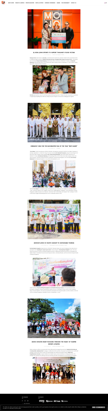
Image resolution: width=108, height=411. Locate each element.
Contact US (73, 3)
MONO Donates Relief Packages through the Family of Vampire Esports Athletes (54, 343)
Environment (52, 245)
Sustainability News (59, 54)
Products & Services (19, 3)
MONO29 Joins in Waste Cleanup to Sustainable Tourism (54, 243)
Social (54, 54)
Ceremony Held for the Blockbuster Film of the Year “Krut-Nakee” (54, 146)
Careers (58, 3)
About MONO (11, 3)
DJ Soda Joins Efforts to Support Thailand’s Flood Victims (54, 52)
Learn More (100, 407)
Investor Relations (30, 3)
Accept (94, 407)
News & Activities (39, 3)
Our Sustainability (65, 3)
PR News (58, 148)
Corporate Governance (50, 3)
